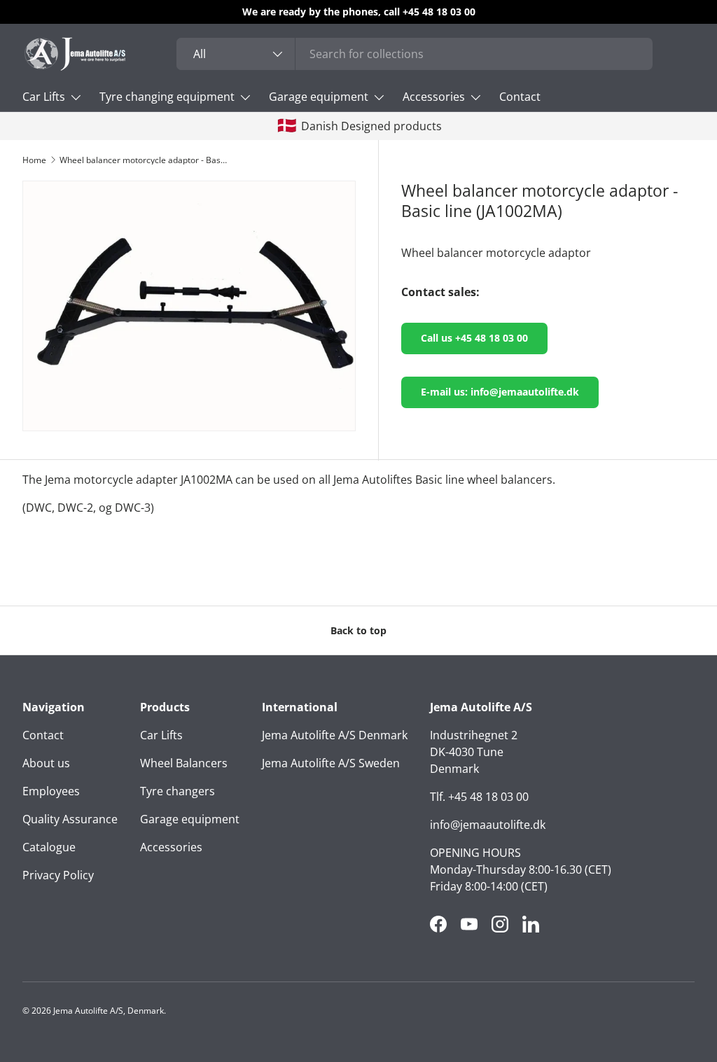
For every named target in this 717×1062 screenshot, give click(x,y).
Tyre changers (177, 791)
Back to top (358, 630)
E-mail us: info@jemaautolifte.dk (500, 391)
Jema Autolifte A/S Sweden (331, 763)
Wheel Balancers (184, 763)
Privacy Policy (58, 875)
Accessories (171, 847)
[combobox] (414, 54)
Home (34, 160)
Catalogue (49, 847)
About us (46, 763)
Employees (51, 791)
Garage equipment (189, 819)
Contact (520, 96)
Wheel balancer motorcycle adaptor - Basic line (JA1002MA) (144, 160)
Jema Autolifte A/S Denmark (335, 735)
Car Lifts (161, 735)
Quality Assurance (70, 819)
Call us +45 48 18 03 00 (474, 337)
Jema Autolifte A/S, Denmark (108, 1010)
